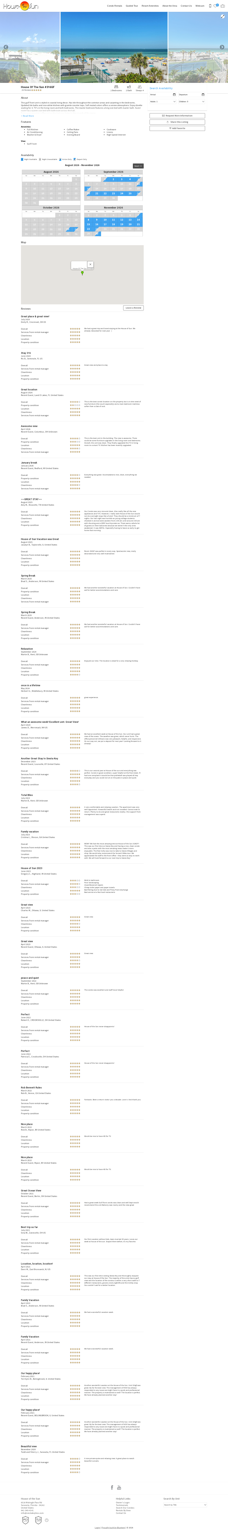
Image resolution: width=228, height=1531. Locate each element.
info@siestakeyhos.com (32, 1513)
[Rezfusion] (47, 1520)
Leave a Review (133, 307)
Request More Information (179, 115)
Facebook (112, 1487)
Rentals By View (123, 1510)
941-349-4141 (27, 1510)
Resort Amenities (150, 6)
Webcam (200, 6)
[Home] (20, 6)
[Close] (90, 264)
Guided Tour (132, 6)
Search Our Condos (125, 1508)
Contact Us (186, 6)
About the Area (169, 6)
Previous (6, 47)
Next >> (138, 166)
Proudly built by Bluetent (113, 1527)
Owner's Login (123, 1502)
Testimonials (122, 1505)
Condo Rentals (114, 6)
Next (222, 47)
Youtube (119, 1487)
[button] (82, 273)
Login (97, 1527)
